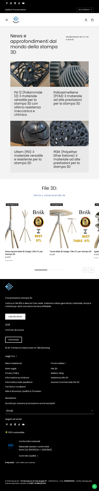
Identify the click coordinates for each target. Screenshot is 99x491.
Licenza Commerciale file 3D (65, 382)
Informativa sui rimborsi (17, 377)
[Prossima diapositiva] (91, 270)
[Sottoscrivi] (92, 411)
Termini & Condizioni (15, 386)
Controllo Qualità (27, 455)
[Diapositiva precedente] (84, 270)
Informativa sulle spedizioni (18, 382)
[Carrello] (92, 19)
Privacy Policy (12, 373)
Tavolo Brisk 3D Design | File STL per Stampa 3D (70, 251)
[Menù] (6, 19)
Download (13, 339)
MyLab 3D (15, 481)
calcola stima (15, 316)
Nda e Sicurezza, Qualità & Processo (23, 391)
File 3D (54, 368)
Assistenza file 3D (59, 377)
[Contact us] (94, 486)
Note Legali (10, 368)
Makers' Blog (57, 373)
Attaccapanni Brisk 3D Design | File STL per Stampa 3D (24, 253)
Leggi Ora (10, 356)
